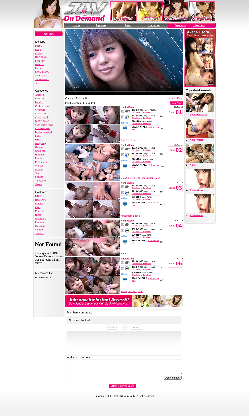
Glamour (39, 147)
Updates (101, 25)
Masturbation (41, 162)
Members (199, 25)
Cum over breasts (44, 125)
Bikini (38, 196)
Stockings (40, 226)
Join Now (180, 25)
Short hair (40, 75)
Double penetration (44, 132)
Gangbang (40, 143)
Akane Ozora (196, 140)
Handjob (39, 154)
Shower (39, 177)
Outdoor (39, 169)
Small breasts (42, 79)
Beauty (38, 46)
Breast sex (40, 98)
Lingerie (39, 203)
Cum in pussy (42, 121)
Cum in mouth (42, 117)
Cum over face (42, 128)
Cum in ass (40, 113)
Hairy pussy (41, 57)
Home (76, 25)
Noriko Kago (176, 98)
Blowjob (39, 102)
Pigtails (38, 68)
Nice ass (39, 64)
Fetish (38, 139)
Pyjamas (39, 222)
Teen (37, 83)
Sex (37, 173)
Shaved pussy (42, 72)
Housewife (40, 200)
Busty (38, 49)
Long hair (40, 61)
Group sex (40, 151)
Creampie (40, 110)
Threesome (40, 180)
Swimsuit (39, 233)
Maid (37, 207)
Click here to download (141, 112)
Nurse (38, 215)
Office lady (40, 218)
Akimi (193, 165)
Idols (128, 25)
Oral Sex (125, 140)
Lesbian (39, 158)
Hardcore (153, 25)
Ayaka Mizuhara (198, 114)
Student (39, 229)
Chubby (39, 53)
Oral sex (39, 165)
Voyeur (38, 184)
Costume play (42, 106)
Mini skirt (39, 211)
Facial (38, 136)
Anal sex (39, 95)
